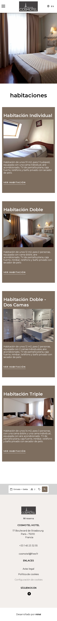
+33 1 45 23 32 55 (28, 545)
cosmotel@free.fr (28, 553)
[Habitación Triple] (28, 412)
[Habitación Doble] (28, 230)
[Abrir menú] (3, 6)
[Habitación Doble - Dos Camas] (28, 325)
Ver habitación (14, 182)
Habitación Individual (27, 115)
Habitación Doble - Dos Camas (24, 302)
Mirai (38, 614)
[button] (44, 489)
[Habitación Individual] (28, 138)
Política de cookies (28, 574)
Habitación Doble (23, 209)
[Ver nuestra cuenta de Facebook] (29, 593)
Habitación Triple (23, 394)
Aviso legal (28, 569)
